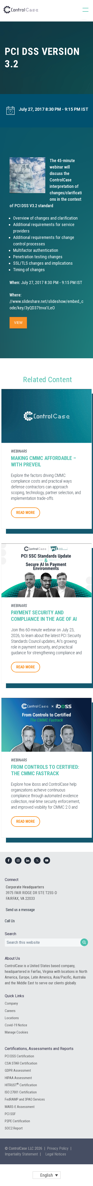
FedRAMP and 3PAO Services (25, 1099)
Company (11, 1003)
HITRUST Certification (21, 1084)
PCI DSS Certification (19, 1056)
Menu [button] (80, 9)
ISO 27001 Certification (21, 1092)
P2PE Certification (17, 1121)
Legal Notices (55, 1154)
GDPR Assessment (18, 1070)
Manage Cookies (16, 1032)
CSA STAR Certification (21, 1063)
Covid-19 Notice (16, 1025)
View (18, 323)
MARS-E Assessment (20, 1107)
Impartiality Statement (21, 1154)
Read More (25, 512)
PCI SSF (10, 1114)
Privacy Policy (57, 1148)
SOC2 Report (14, 1128)
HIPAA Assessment (18, 1078)
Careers (10, 1011)
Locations (12, 1018)
